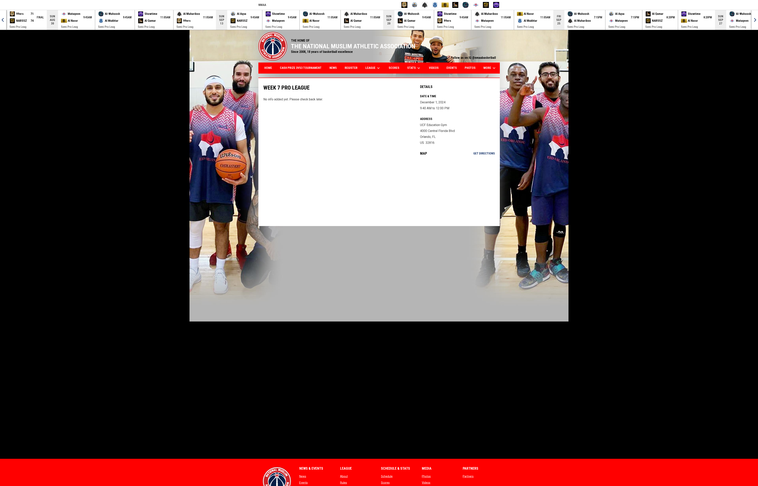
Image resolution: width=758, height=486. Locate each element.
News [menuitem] (333, 68)
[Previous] (3, 20)
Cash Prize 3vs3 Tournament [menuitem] (301, 68)
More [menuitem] (489, 68)
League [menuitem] (373, 68)
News (302, 476)
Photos (426, 476)
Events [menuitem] (452, 68)
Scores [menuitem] (394, 68)
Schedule (387, 476)
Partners (468, 476)
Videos (426, 482)
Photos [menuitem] (470, 68)
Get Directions (484, 153)
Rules (343, 482)
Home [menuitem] (268, 68)
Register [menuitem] (351, 68)
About (344, 476)
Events (303, 482)
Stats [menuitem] (414, 68)
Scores (385, 482)
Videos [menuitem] (434, 68)
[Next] (755, 20)
